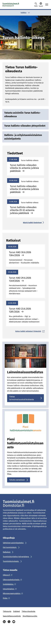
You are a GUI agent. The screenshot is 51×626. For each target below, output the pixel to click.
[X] (9, 621)
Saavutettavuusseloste (12, 616)
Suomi (41, 6)
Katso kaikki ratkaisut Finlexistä (28, 331)
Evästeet (16, 611)
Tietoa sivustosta (28, 611)
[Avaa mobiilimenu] (47, 4)
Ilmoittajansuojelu (30, 616)
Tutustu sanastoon (17, 480)
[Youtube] (13, 621)
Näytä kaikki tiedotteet (32, 223)
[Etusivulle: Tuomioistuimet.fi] (13, 4)
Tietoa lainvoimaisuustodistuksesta (21, 398)
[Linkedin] (4, 621)
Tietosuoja (7, 611)
